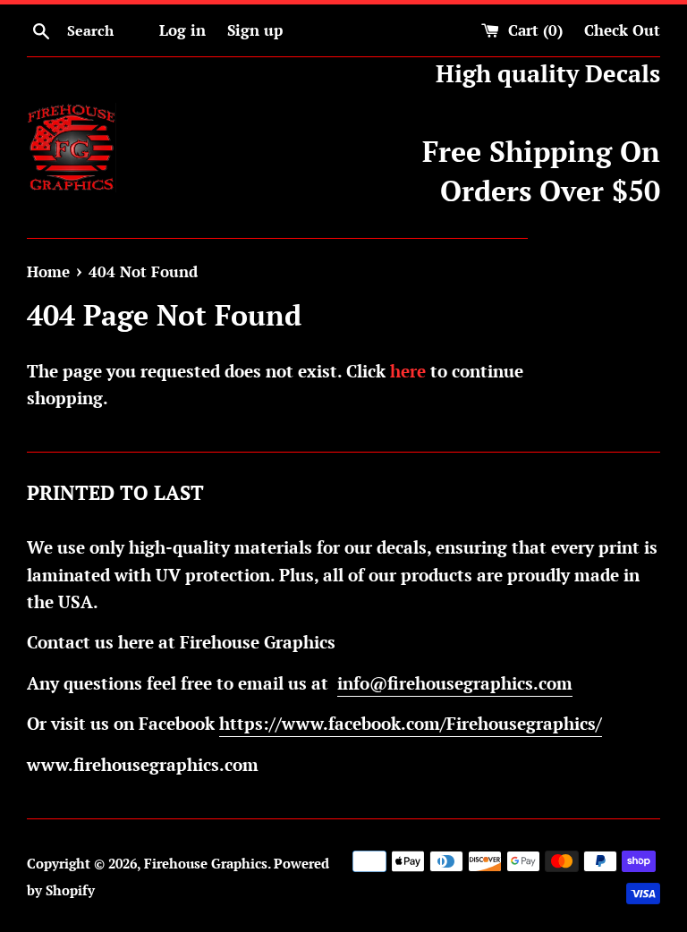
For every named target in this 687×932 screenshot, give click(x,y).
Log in (182, 30)
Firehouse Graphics (205, 863)
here (408, 371)
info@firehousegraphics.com (454, 683)
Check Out (622, 30)
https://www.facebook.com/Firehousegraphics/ (410, 723)
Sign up (255, 30)
